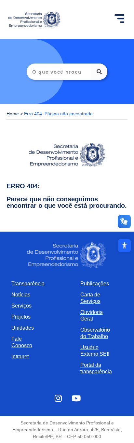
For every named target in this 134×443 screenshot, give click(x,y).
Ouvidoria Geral (91, 315)
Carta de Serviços (90, 298)
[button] (124, 245)
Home (13, 113)
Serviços (21, 305)
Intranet (20, 356)
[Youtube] (76, 398)
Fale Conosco (21, 342)
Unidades (22, 328)
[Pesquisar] (99, 72)
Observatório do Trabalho (95, 333)
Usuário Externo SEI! (94, 351)
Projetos (21, 317)
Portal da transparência (96, 368)
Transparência (26, 283)
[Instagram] (58, 398)
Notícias (20, 294)
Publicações (94, 283)
